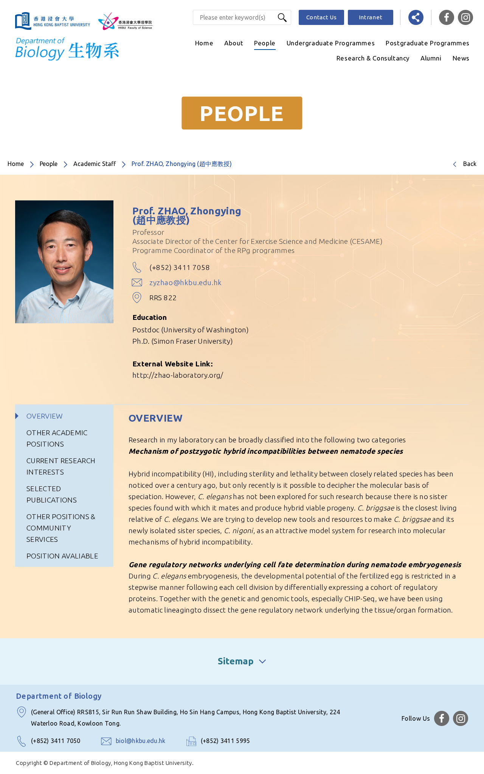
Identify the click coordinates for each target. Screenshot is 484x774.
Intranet (371, 17)
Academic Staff (94, 163)
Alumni (431, 58)
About (233, 43)
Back (469, 163)
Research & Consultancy (373, 58)
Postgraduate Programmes (428, 43)
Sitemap (236, 661)
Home (204, 43)
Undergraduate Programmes (331, 43)
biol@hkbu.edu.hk (141, 740)
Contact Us (321, 17)
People (265, 43)
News (461, 58)
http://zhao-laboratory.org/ (177, 375)
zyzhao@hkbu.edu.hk (185, 282)
